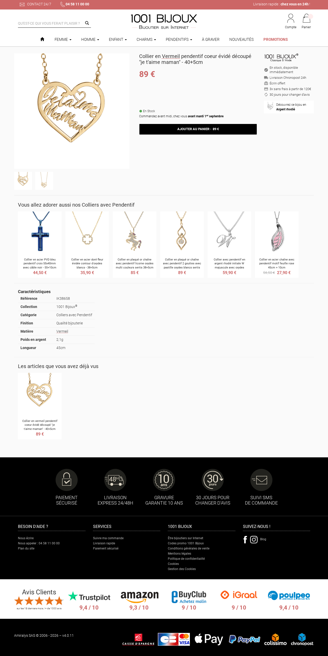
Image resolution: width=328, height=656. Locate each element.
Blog (263, 539)
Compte (290, 27)
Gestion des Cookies (182, 569)
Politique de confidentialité (186, 559)
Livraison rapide (104, 543)
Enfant (116, 39)
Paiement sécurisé (105, 548)
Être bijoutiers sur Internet (185, 538)
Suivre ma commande (108, 538)
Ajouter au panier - (198, 129)
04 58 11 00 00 (77, 4)
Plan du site (26, 548)
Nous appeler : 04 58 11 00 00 (39, 543)
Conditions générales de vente (188, 548)
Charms (145, 39)
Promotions (275, 39)
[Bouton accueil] (42, 39)
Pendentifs (178, 39)
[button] (306, 21)
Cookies (173, 564)
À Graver (211, 39)
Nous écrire (26, 538)
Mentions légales (179, 553)
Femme (62, 39)
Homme (89, 39)
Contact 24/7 (38, 4)
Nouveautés (241, 39)
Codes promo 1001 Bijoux (186, 543)
